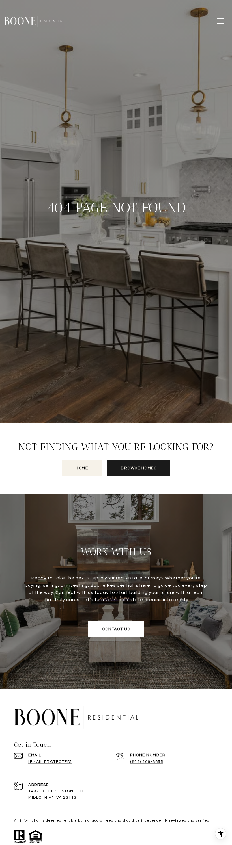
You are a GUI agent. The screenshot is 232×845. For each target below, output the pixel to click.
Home (82, 468)
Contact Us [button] (116, 629)
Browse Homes (138, 468)
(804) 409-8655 (146, 762)
